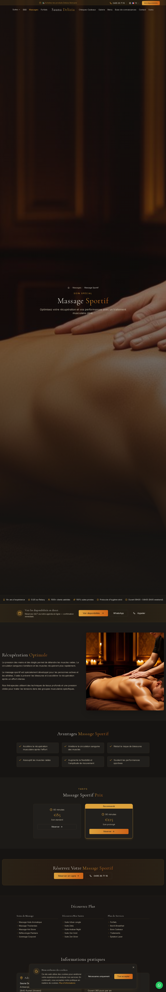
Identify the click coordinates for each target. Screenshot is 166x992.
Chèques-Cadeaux (87, 10)
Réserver (56, 827)
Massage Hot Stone (27, 929)
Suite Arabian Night (73, 929)
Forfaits (44, 10)
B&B (25, 10)
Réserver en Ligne (67, 876)
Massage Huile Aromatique (30, 922)
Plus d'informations (67, 983)
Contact (142, 10)
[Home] (69, 288)
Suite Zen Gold (71, 933)
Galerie (102, 10)
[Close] (133, 967)
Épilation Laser (116, 937)
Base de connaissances (125, 10)
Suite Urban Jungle (73, 922)
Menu (110, 10)
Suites (15, 9)
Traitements (115, 933)
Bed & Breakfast (117, 926)
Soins (150, 10)
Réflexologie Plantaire (28, 933)
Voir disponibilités (151, 3)
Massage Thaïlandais (28, 926)
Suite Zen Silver (71, 937)
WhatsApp (118, 613)
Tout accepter (123, 976)
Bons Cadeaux (116, 929)
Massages (33, 10)
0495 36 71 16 (101, 876)
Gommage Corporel (27, 937)
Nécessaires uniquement (98, 976)
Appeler (141, 613)
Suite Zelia (69, 926)
